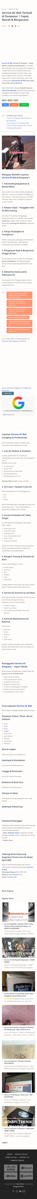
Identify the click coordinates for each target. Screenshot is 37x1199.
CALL (5, 104)
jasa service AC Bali (19, 80)
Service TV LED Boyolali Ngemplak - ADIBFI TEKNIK (19, 961)
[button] (9, 26)
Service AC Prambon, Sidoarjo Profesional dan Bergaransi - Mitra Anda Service (18, 295)
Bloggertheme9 (18, 1186)
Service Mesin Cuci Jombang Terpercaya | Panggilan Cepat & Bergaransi (19, 995)
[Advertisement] (18, 46)
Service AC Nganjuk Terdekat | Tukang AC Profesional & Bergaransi (18, 311)
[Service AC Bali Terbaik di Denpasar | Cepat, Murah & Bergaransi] (18, 152)
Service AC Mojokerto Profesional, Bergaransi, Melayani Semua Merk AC (19, 323)
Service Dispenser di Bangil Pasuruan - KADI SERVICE (18, 1062)
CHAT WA (24, 104)
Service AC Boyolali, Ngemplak (18, 317)
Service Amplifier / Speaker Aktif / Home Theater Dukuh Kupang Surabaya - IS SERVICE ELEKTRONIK (18, 926)
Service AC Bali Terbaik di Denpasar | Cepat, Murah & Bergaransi (17, 303)
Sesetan (6, 731)
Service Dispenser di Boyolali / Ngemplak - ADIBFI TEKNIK (19, 1129)
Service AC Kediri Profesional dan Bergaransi (19, 330)
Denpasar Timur (13, 833)
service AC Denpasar (9, 90)
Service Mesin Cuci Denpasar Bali (18, 123)
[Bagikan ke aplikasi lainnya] (19, 26)
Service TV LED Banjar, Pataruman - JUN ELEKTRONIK (18, 1096)
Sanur (6, 726)
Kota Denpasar (13, 341)
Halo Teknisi (20, 1184)
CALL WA (14, 104)
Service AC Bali (7, 63)
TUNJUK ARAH (8, 393)
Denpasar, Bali (12, 877)
